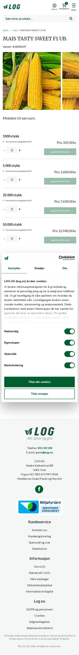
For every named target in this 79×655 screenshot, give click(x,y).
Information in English (39, 591)
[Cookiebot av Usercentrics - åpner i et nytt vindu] (59, 258)
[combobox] (39, 18)
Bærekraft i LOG (39, 572)
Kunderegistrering (39, 536)
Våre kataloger (39, 579)
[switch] (69, 343)
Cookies (39, 615)
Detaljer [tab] (40, 268)
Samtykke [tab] (14, 268)
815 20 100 (45, 448)
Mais (15, 30)
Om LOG (39, 566)
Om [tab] (64, 268)
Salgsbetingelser (39, 621)
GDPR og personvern (39, 609)
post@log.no (44, 452)
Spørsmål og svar (39, 542)
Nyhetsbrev (39, 548)
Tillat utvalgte (39, 393)
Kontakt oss (39, 530)
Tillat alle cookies (39, 381)
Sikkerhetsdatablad (39, 585)
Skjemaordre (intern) (40, 628)
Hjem (5, 30)
